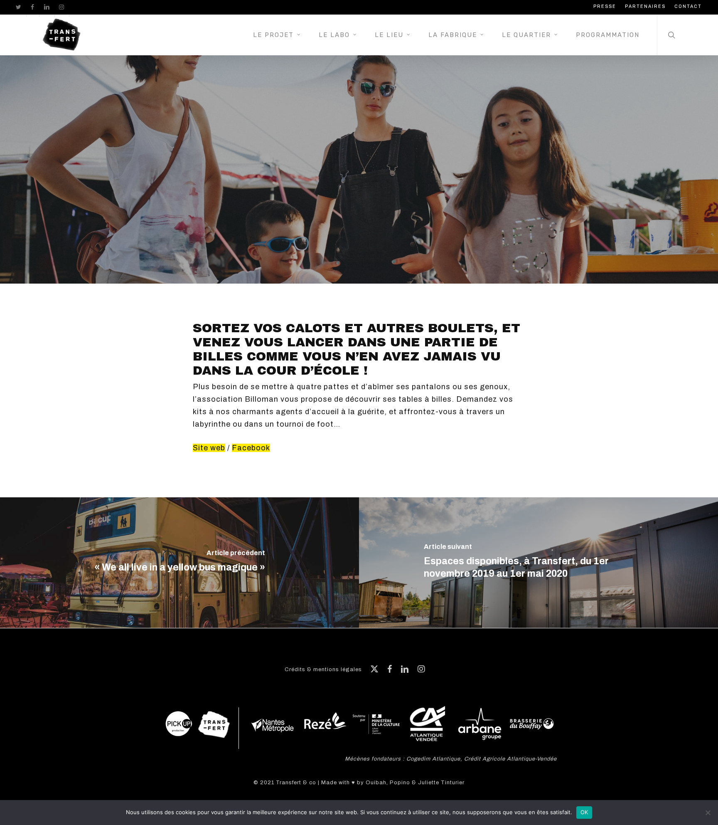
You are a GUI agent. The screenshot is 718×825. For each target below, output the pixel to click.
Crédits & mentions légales (323, 669)
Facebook (251, 448)
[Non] (707, 812)
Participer (358, 202)
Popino (400, 782)
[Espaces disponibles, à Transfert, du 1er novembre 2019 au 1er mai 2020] (538, 562)
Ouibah (376, 782)
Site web (209, 448)
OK (584, 812)
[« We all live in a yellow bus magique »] (179, 562)
